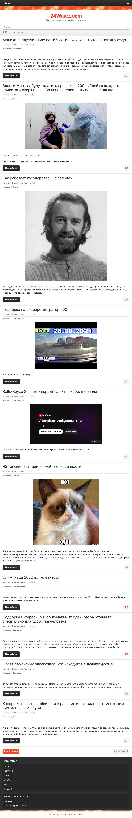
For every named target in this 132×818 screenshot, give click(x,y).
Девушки (8, 789)
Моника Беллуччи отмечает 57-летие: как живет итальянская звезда (64, 40)
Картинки (17, 49)
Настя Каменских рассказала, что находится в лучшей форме (58, 664)
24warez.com (64, 815)
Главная (7, 49)
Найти (127, 27)
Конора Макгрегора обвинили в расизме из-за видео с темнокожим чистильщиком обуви (63, 706)
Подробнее (11, 75)
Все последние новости (16, 796)
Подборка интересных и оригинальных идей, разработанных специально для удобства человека (57, 619)
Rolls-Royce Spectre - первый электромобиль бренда (50, 391)
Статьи (16, 99)
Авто (22, 318)
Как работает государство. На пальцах (37, 178)
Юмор (15, 187)
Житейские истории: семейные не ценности (42, 466)
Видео (7, 766)
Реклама (8, 801)
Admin (7, 45)
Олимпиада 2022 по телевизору (31, 577)
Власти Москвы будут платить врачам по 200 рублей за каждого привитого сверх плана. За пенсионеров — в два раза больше (61, 88)
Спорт (23, 586)
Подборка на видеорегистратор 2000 (36, 309)
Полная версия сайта (16, 32)
